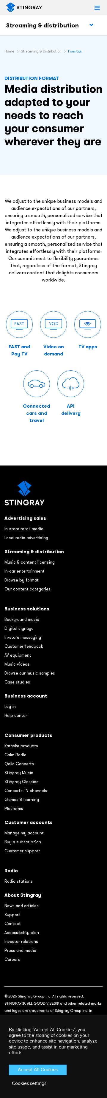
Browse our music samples (29, 673)
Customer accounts (28, 822)
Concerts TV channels (25, 790)
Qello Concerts (19, 763)
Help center (15, 715)
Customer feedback (23, 646)
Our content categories (27, 589)
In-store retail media (23, 528)
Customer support (22, 850)
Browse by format (21, 580)
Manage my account (24, 833)
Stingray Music (18, 772)
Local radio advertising (26, 537)
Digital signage (19, 628)
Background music (21, 619)
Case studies (17, 682)
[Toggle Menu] (91, 25)
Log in (10, 706)
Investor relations (21, 941)
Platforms (13, 808)
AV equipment (17, 655)
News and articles (21, 905)
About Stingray (22, 895)
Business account (25, 696)
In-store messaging (22, 637)
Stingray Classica (21, 781)
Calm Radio (15, 754)
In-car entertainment (24, 571)
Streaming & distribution (42, 25)
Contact (12, 923)
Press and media (20, 950)
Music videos (16, 664)
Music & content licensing (29, 562)
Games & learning (21, 799)
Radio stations (18, 881)
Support (12, 914)
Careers (12, 959)
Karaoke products (21, 746)
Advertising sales (25, 518)
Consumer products (28, 735)
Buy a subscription (22, 842)
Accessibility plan (21, 932)
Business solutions (26, 609)
